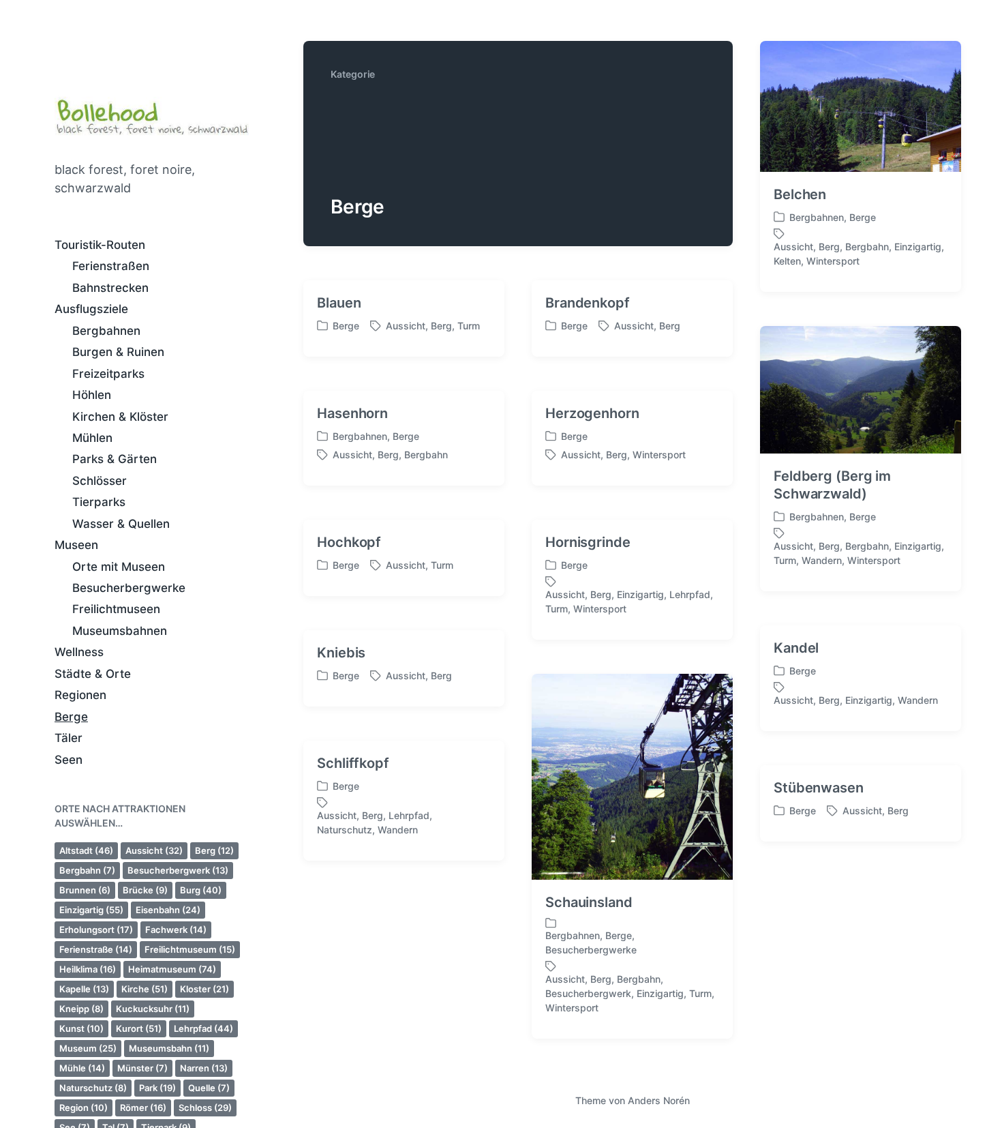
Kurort (139, 1028)
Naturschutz (93, 1087)
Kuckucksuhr (152, 1008)
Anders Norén (659, 1100)
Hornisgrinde (588, 542)
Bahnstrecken (110, 288)
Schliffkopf (353, 763)
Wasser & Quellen (121, 524)
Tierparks (98, 502)
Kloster (204, 988)
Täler (68, 738)
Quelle (209, 1087)
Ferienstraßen (110, 266)
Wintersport (833, 261)
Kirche (144, 988)
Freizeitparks (108, 374)
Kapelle (84, 988)
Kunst (81, 1028)
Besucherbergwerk (177, 870)
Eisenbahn (168, 909)
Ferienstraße (95, 949)
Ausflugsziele (91, 309)
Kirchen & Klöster (120, 417)
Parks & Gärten (114, 459)
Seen (68, 760)
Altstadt (86, 850)
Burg (201, 890)
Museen (76, 545)
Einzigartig (91, 909)
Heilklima (87, 969)
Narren (204, 1068)
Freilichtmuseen (116, 609)
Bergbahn (87, 870)
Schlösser (99, 481)
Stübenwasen (819, 788)
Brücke (145, 890)
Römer (143, 1107)
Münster (142, 1068)
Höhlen (91, 395)
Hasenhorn (352, 413)
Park (157, 1087)
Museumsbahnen (119, 631)
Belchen (800, 194)
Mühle (82, 1068)
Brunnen (84, 890)
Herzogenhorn (592, 413)
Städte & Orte (93, 674)
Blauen (339, 303)
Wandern (822, 560)
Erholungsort (96, 929)
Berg (214, 850)
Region (83, 1107)
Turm (468, 325)
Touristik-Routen (100, 245)
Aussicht (154, 850)
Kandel (796, 648)
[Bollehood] (152, 114)
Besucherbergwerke (128, 588)
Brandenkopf (587, 303)
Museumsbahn (169, 1048)
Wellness (79, 652)
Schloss (205, 1107)
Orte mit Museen (118, 567)
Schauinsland (589, 902)
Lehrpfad (203, 1028)
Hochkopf (349, 542)
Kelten (787, 261)
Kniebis (341, 652)
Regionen (80, 695)
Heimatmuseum (172, 969)
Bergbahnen (106, 331)
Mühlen (92, 438)
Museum (88, 1048)
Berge (71, 717)
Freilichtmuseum (190, 949)
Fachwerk (176, 929)
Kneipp (81, 1008)
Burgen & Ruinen (118, 352)
